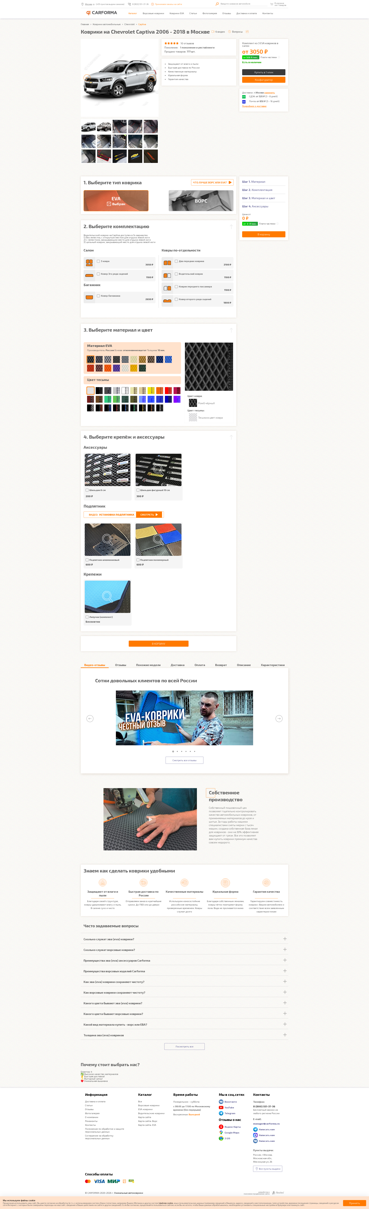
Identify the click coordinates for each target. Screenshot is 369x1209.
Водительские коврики (151, 1113)
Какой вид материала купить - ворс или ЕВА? (115, 1024)
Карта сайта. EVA (147, 1124)
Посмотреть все (184, 1046)
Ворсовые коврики (153, 13)
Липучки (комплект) (101, 617)
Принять (354, 1203)
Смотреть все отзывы (184, 760)
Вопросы (237, 31)
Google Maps (232, 1132)
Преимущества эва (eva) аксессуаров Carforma (117, 960)
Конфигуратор (264, 79)
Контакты (267, 13)
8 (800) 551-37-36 (140, 4)
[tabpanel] (184, 718)
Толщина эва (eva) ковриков (104, 1035)
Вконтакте (231, 1101)
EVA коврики (145, 1109)
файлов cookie (166, 1203)
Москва (88, 4)
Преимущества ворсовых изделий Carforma (114, 971)
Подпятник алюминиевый (104, 559)
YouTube (229, 1107)
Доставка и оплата (246, 13)
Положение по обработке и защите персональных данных (104, 1130)
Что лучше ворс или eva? (210, 182)
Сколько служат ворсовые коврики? (109, 949)
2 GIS (227, 1138)
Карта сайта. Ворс (147, 1121)
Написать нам (267, 1129)
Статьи (193, 13)
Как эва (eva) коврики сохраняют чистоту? (114, 981)
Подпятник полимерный (154, 559)
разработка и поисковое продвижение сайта (257, 1193)
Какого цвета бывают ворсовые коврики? (113, 1014)
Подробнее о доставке (254, 106)
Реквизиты (91, 1121)
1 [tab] (173, 751)
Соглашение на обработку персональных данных (99, 1137)
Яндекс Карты (233, 1126)
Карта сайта (144, 1117)
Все (140, 1101)
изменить (269, 92)
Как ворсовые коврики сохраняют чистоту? (114, 992)
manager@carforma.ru (266, 1123)
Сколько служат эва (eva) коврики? (109, 939)
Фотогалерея (210, 13)
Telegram (230, 1113)
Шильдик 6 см (97, 490)
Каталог (132, 13)
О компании (91, 1117)
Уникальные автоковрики (128, 1192)
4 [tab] (186, 751)
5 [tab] (191, 751)
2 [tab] (178, 751)
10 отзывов (187, 43)
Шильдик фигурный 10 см (155, 490)
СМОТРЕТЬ (147, 514)
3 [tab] (182, 751)
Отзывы (226, 13)
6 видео (220, 31)
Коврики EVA (177, 13)
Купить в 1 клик (263, 72)
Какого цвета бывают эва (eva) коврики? (113, 1003)
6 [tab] (195, 751)
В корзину (158, 643)
